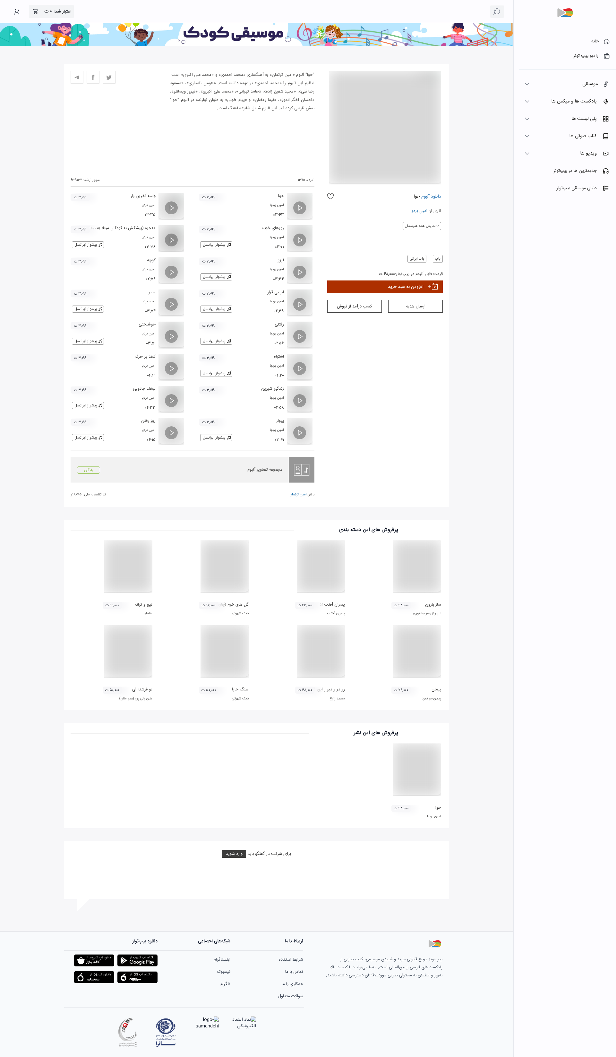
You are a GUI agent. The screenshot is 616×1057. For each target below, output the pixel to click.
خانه (595, 41)
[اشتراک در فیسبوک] (93, 77)
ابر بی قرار (275, 292)
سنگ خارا (240, 689)
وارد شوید (234, 853)
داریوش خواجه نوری (427, 614)
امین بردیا (419, 211)
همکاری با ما (292, 984)
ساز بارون (433, 604)
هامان (148, 614)
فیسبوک (223, 971)
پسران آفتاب (336, 614)
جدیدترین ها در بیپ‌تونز (575, 171)
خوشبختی (147, 324)
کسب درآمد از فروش (354, 306)
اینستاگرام (222, 959)
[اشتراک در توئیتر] (109, 77)
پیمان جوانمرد (431, 699)
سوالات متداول (290, 996)
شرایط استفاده (291, 959)
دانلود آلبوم (430, 196)
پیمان (436, 689)
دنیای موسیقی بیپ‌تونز (576, 188)
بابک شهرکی (240, 614)
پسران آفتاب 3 (332, 604)
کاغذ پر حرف (145, 356)
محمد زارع (337, 699)
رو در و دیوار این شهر (327, 689)
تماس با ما (294, 971)
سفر (152, 292)
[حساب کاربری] (16, 11)
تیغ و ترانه (143, 604)
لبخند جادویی (144, 388)
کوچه (151, 260)
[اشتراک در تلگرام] (77, 77)
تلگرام (225, 984)
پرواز (280, 420)
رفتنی (279, 324)
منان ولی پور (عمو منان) (135, 699)
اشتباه (279, 356)
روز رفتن (148, 420)
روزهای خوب (273, 228)
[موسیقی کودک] (256, 45)
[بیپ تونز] (565, 12)
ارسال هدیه (415, 306)
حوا (281, 196)
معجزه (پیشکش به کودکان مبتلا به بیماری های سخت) (109, 228)
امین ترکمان (298, 495)
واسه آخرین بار (143, 196)
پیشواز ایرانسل (214, 245)
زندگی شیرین (272, 388)
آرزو (281, 260)
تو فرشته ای (142, 689)
